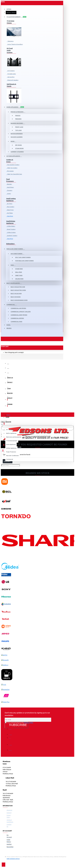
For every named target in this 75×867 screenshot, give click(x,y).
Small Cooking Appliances (11, 199)
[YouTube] (11, 749)
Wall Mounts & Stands (11, 85)
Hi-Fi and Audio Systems (10, 50)
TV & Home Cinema (10, 22)
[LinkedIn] (11, 743)
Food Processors (10, 180)
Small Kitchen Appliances (10, 222)
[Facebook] (11, 727)
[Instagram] (11, 738)
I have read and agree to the (20, 722)
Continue (7, 461)
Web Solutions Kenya (13, 858)
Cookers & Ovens (9, 161)
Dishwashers (10, 244)
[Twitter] (11, 733)
